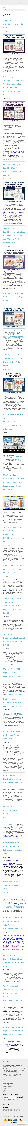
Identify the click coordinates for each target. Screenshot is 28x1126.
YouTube (10, 1110)
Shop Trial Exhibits (8, 1083)
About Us (5, 1090)
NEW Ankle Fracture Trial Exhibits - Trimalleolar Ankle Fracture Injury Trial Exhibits (12, 605)
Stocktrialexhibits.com (9, 824)
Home (4, 1081)
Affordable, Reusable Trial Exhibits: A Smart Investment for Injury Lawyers (13, 360)
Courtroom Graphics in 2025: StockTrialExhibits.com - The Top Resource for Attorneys (13, 421)
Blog (4, 1088)
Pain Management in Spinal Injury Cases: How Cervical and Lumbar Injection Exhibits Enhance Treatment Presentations (13, 86)
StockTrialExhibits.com (12, 456)
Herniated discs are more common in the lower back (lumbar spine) (14, 907)
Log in (8, 2)
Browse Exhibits (7, 1086)
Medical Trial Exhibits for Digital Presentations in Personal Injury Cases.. (14, 1031)
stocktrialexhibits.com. (14, 903)
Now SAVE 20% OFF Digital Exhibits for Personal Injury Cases (12, 673)
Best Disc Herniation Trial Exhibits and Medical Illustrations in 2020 (13, 887)
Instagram (17, 1110)
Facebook (7, 1110)
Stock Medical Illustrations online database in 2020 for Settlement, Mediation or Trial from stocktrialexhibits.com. (13, 862)
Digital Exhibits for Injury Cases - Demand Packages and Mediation (13, 703)
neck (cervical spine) (15, 909)
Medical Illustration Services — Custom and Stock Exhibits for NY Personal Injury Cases (13, 1065)
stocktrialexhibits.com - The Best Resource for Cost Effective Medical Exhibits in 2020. (12, 837)
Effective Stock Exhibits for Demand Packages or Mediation (13, 735)
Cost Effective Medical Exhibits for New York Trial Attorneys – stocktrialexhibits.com (12, 923)
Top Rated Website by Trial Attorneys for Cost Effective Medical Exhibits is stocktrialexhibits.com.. (13, 993)
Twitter (4, 1110)
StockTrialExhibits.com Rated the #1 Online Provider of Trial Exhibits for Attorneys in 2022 (13, 534)
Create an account (14, 2)
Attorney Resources (8, 1085)
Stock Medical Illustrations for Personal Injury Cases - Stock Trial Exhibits (14, 640)
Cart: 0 (23, 2)
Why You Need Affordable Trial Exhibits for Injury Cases (13, 24)
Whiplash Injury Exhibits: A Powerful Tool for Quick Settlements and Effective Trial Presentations (14, 235)
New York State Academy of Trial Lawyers (11, 946)
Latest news (6, 1062)
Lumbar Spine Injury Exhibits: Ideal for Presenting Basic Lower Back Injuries (13, 170)
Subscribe (19, 1097)
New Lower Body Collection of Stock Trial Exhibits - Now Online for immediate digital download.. (13, 482)
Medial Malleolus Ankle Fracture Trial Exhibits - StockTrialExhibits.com (13, 569)
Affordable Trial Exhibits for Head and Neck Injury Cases (14, 297)
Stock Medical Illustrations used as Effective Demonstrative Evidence (13, 812)
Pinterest (20, 1110)
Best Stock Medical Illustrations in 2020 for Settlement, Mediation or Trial (13, 848)
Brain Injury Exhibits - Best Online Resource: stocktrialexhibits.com (12, 779)
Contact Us (6, 1091)
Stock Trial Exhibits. (11, 1044)
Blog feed (14, 1110)
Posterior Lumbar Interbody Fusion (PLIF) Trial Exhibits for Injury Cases (13, 961)
